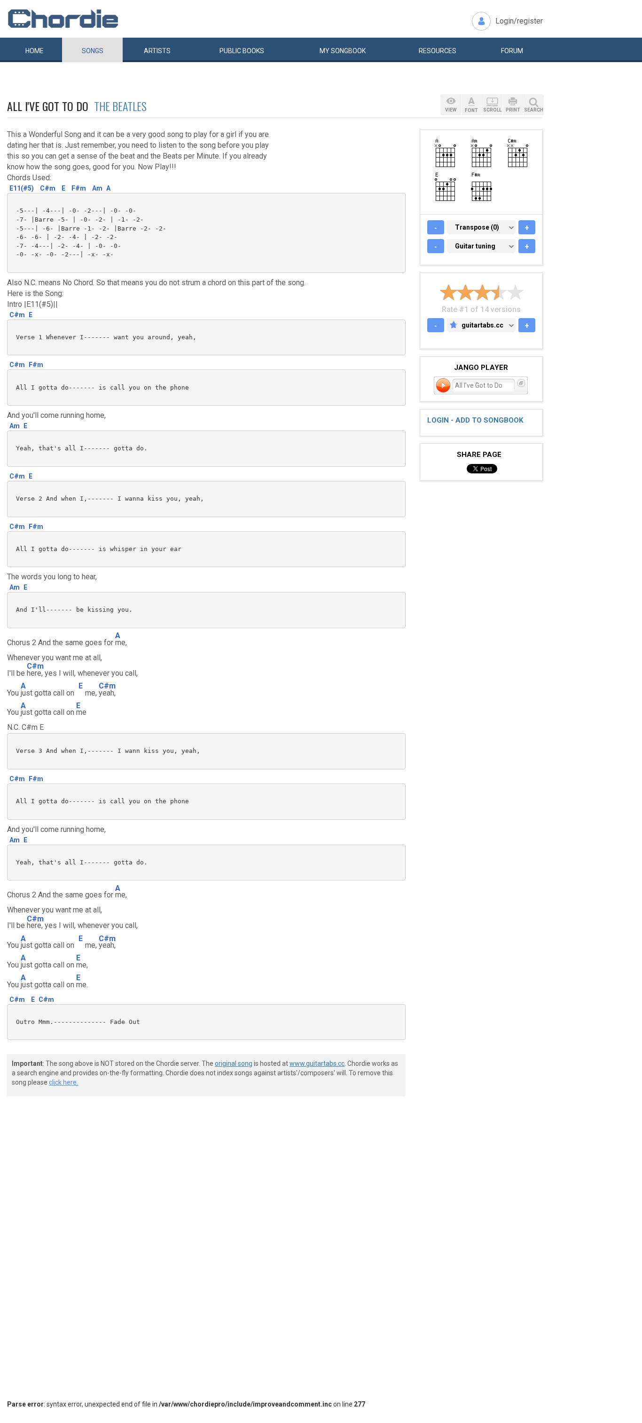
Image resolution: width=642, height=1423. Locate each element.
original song (233, 1063)
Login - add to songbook (475, 420)
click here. (63, 1082)
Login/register (519, 20)
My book (343, 51)
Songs (92, 51)
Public (241, 51)
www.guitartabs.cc (317, 1063)
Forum (512, 51)
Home (34, 51)
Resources (437, 51)
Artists (157, 51)
